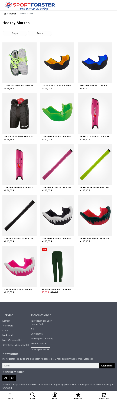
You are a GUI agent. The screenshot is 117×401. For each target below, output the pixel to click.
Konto (5, 330)
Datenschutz (37, 334)
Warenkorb (7, 325)
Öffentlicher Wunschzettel (15, 345)
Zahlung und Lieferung (42, 338)
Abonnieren (107, 365)
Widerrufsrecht (38, 343)
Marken (12, 13)
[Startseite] (5, 13)
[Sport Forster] (30, 6)
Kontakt (6, 321)
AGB (33, 329)
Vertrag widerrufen (40, 350)
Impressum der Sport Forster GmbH (41, 323)
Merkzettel (7, 335)
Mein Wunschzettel (11, 340)
